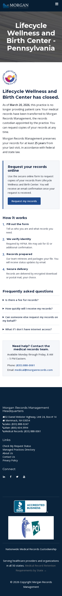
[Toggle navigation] (56, 4)
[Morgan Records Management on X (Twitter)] (17, 477)
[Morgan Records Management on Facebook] (11, 477)
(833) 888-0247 (20, 424)
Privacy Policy (10, 460)
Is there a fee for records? (21, 300)
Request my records (24, 201)
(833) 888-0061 (25, 365)
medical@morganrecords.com (34, 370)
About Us (8, 453)
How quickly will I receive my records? (29, 308)
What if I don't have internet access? (28, 329)
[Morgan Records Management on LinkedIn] (4, 477)
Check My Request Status (17, 446)
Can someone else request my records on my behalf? (30, 318)
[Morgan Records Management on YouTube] (24, 477)
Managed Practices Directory (19, 449)
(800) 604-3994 (19, 427)
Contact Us (9, 456)
